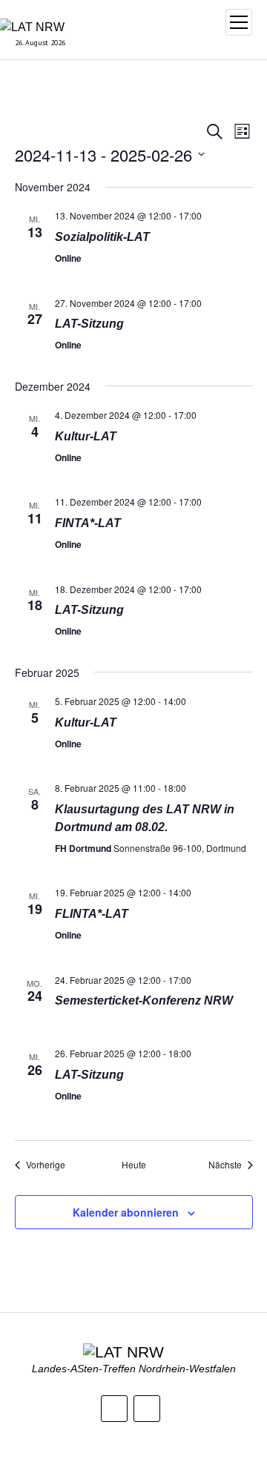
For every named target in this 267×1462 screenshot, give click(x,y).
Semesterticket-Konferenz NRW (144, 1000)
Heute (134, 1165)
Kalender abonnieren (126, 1212)
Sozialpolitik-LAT (102, 237)
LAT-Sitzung (89, 323)
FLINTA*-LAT (91, 913)
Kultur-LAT (85, 436)
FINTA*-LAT (88, 523)
